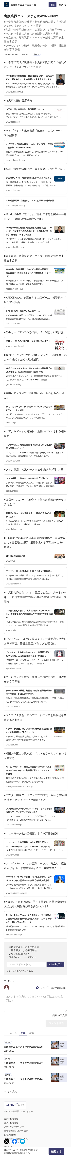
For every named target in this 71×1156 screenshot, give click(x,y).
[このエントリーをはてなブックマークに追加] (22, 1141)
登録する (56, 1151)
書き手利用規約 (11, 1118)
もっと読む (10, 1091)
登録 (52, 4)
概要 (31, 1033)
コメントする (56, 1023)
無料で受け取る (55, 964)
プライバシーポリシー (14, 1126)
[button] (6, 987)
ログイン (63, 5)
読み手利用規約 (11, 1122)
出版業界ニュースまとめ (23, 4)
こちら (30, 971)
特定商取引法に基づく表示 (16, 1130)
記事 (23, 1033)
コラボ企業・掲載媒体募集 (16, 1138)
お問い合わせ (10, 1134)
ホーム (13, 1033)
